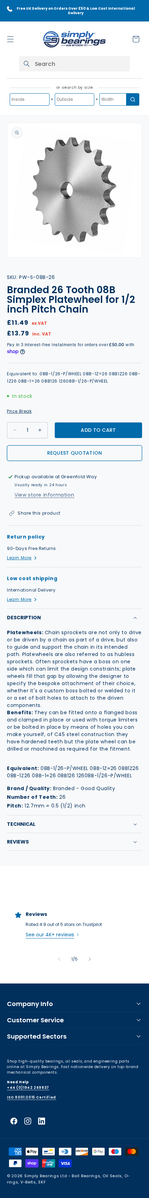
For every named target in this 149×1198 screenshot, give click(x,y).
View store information (44, 494)
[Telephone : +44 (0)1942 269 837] (9, 9)
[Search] (26, 63)
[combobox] (74, 63)
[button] (10, 39)
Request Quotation (74, 452)
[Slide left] (59, 959)
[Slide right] (89, 959)
